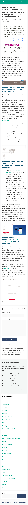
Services (4, 472)
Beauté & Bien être (7, 416)
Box (3, 422)
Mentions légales (6, 502)
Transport (5, 481)
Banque (4, 413)
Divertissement (6, 432)
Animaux (4, 407)
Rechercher (5, 493)
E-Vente (4, 435)
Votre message (6, 319)
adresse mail (7, 268)
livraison (4, 447)
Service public (6, 469)
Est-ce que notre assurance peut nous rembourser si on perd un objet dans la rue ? (13, 368)
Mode (4, 460)
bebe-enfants (6, 419)
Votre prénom (6, 313)
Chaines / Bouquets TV (8, 429)
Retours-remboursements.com (14, 2)
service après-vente (12, 240)
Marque (4, 457)
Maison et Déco (6, 453)
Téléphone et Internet (8, 478)
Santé (4, 466)
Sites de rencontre (7, 475)
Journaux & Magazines (8, 444)
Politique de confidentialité (19, 502)
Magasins (5, 450)
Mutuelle (4, 463)
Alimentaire (5, 404)
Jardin (4, 441)
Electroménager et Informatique (11, 438)
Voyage (4, 485)
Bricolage (5, 426)
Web (3, 488)
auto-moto (5, 410)
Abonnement (7, 302)
